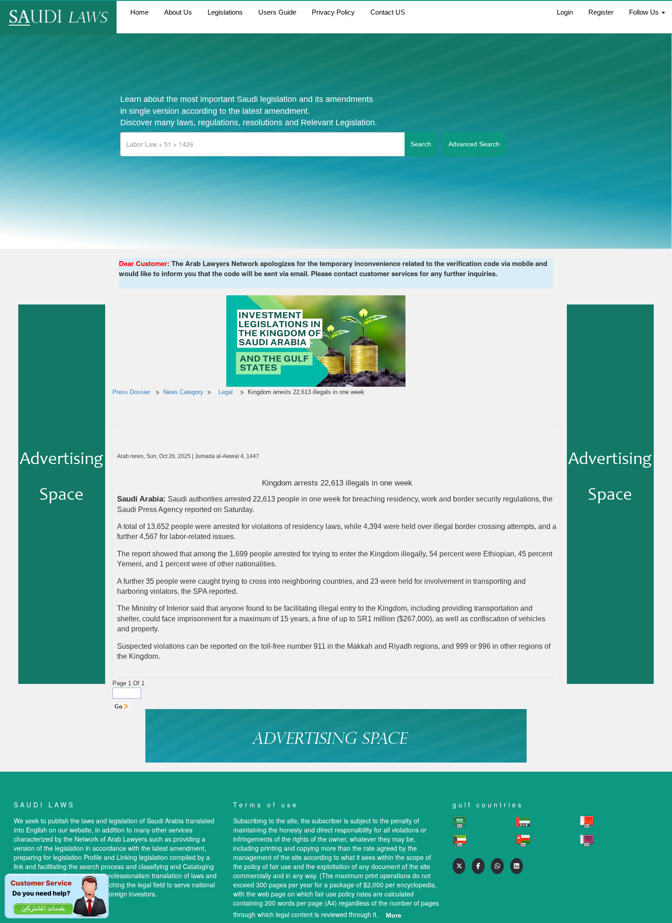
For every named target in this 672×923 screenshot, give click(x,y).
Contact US (387, 12)
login (565, 12)
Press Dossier (131, 392)
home (139, 12)
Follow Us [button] (645, 12)
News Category (183, 392)
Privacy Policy (333, 12)
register (600, 12)
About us (178, 12)
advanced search (474, 144)
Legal (227, 392)
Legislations (225, 12)
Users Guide (277, 12)
